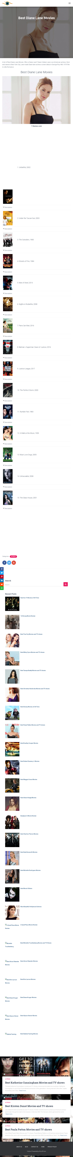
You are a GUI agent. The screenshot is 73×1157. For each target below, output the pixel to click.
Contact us (34, 1146)
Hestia (29, 1151)
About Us (19, 1146)
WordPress (42, 1151)
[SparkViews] (7, 3)
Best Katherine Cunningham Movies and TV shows (35, 1082)
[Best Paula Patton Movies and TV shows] (17, 1121)
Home (42, 1146)
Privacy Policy (52, 1146)
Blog (26, 1146)
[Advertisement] (36, 43)
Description (8, 207)
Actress (13, 556)
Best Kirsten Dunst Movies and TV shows (29, 1106)
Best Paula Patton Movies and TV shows (28, 1129)
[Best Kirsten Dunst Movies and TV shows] (17, 1098)
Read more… (23, 1090)
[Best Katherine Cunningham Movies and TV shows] (19, 1074)
